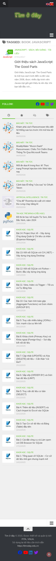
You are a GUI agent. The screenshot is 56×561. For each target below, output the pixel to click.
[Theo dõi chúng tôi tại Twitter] (52, 104)
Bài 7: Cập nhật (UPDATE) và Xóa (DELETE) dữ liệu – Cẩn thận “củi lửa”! (33, 358)
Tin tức (29, 123)
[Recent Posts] (8, 115)
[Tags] (47, 115)
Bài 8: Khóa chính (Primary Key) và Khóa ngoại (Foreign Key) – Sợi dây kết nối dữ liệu (33, 339)
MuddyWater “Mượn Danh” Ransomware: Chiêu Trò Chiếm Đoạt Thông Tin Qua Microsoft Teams (34, 149)
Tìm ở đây (10, 535)
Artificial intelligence (27, 197)
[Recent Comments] (34, 115)
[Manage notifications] (49, 554)
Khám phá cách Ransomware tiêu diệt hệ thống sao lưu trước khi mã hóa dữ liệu (34, 130)
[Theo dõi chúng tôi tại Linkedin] (47, 104)
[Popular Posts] (21, 115)
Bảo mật (20, 123)
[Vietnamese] (52, 4)
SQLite (30, 230)
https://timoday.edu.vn (28, 546)
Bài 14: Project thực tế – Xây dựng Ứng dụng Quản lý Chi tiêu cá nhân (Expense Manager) (33, 236)
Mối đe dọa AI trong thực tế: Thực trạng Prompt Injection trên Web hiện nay (34, 168)
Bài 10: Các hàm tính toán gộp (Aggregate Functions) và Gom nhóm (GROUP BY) (34, 304)
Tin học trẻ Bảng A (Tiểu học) (30, 213)
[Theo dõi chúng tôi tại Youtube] (42, 104)
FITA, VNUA (28, 539)
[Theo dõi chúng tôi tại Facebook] (37, 104)
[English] (48, 4)
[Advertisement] (28, 492)
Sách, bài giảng (37, 50)
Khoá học (21, 230)
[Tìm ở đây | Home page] (28, 15)
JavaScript (20, 50)
